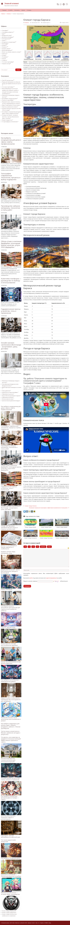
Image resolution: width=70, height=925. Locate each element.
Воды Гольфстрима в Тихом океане (11, 105)
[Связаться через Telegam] (64, 4)
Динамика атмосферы (8, 37)
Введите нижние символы (30, 581)
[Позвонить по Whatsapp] (61, 4)
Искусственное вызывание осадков (11, 395)
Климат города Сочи (7, 120)
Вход (50, 923)
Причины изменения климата (9, 107)
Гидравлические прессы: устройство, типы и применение (11, 311)
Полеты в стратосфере (7, 100)
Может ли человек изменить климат (11, 52)
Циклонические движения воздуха (11, 400)
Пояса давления (6, 390)
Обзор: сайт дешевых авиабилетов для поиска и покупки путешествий (9, 527)
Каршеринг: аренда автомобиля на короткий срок (10, 836)
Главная (3, 13)
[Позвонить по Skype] (58, 4)
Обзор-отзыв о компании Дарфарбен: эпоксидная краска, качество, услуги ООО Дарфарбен (11, 244)
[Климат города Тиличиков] (46, 533)
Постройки (5, 57)
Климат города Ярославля (62, 538)
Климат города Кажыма (30, 527)
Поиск (18, 69)
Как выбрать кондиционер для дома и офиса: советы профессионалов (11, 141)
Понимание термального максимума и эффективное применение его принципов (48, 507)
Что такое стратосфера (8, 62)
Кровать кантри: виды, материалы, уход (8, 552)
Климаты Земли (6, 48)
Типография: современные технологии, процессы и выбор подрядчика (10, 176)
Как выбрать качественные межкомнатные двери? (10, 680)
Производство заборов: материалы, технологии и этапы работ (10, 208)
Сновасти (4, 60)
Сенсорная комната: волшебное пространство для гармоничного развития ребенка (10, 608)
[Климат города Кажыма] (30, 522)
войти (31, 578)
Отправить (27, 586)
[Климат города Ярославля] (62, 533)
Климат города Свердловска (9, 912)
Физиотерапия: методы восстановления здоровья (9, 644)
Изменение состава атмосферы (10, 392)
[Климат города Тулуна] (46, 522)
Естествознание (6, 38)
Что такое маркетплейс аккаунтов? (8, 840)
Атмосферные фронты (8, 32)
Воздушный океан (7, 35)
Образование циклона (7, 394)
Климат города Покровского (9, 911)
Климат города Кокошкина (30, 538)
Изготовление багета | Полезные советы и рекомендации (8, 817)
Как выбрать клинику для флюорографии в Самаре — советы (10, 797)
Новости (5, 53)
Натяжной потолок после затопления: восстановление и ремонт (11, 719)
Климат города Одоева (62, 527)
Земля (4, 40)
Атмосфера (5, 30)
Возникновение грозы (7, 399)
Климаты (9, 13)
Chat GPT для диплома (7, 80)
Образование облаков (7, 397)
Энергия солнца (6, 63)
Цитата (43, 546)
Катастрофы (5, 43)
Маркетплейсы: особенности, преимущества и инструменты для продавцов (11, 699)
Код (49, 546)
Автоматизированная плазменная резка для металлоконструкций (8, 759)
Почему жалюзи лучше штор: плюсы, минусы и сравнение (10, 779)
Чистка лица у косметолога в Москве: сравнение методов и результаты (10, 732)
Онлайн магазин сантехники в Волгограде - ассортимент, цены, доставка (11, 346)
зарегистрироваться (51, 578)
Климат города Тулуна (46, 527)
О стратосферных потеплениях (10, 121)
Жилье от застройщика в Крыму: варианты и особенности (9, 547)
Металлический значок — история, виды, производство (10, 893)
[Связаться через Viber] (67, 4)
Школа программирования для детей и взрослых (11, 662)
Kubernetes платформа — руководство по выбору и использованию (11, 280)
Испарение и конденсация (9, 42)
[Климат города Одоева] (62, 522)
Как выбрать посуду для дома (9, 98)
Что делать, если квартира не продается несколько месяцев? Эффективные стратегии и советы (11, 739)
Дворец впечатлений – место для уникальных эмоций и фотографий (10, 571)
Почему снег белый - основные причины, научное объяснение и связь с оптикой (10, 116)
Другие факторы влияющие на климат (11, 387)
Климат (4, 45)
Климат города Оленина (31, 506)
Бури (3, 33)
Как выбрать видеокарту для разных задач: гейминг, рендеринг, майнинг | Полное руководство (10, 726)
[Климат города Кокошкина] (30, 533)
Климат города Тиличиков (46, 538)
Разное (4, 58)
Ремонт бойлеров (6, 589)
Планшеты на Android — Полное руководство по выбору (11, 875)
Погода (4, 55)
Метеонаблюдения (7, 50)
